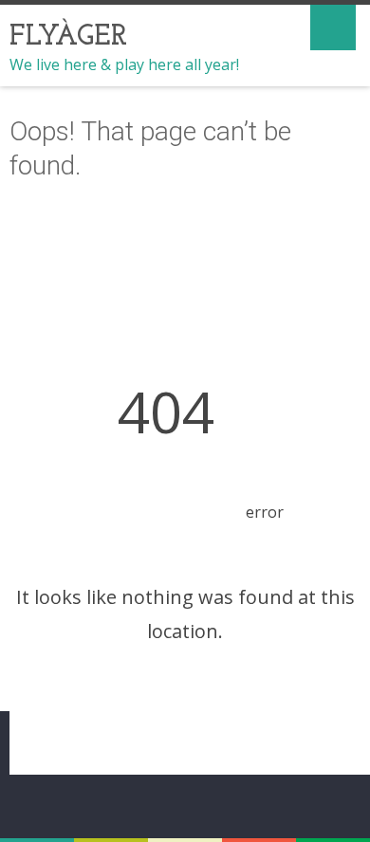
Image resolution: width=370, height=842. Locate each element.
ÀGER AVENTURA (314, 716)
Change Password (312, 739)
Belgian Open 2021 (73, 716)
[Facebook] (185, 804)
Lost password (198, 763)
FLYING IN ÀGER (198, 716)
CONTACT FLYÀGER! (179, 739)
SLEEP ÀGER (65, 739)
